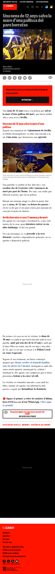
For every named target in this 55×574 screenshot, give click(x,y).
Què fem (6, 536)
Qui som (6, 533)
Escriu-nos (7, 542)
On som (6, 539)
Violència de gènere (40, 425)
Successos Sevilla (12, 425)
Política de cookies (11, 553)
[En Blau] (46, 7)
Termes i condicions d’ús (13, 547)
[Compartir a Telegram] (15, 78)
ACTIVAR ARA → (28, 100)
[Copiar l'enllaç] (30, 78)
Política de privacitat (12, 550)
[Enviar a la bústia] (50, 77)
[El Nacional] (51, 7)
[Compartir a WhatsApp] (9, 78)
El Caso (10, 7)
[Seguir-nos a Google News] (16, 561)
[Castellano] (37, 7)
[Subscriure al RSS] (12, 561)
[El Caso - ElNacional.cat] (9, 528)
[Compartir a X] (4, 78)
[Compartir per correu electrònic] (25, 78)
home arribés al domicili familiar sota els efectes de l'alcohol (26, 364)
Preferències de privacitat (14, 556)
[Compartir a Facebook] (20, 78)
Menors (26, 425)
